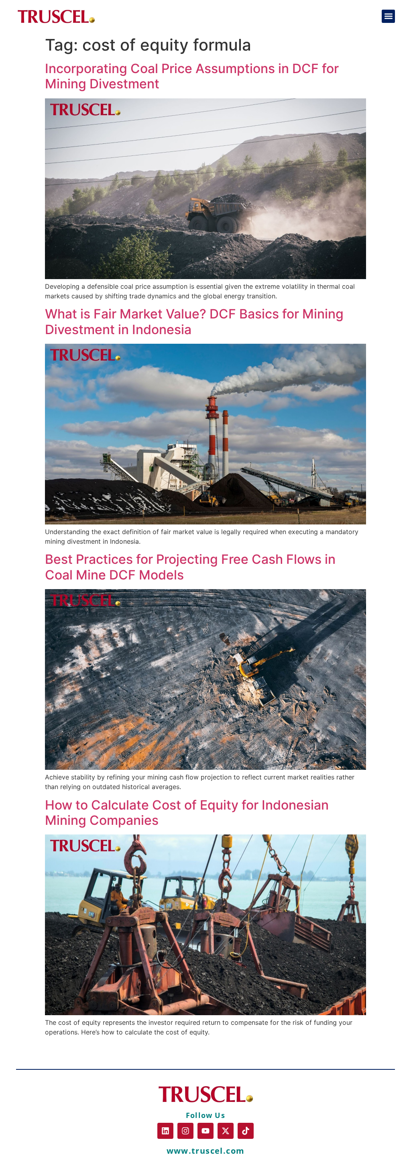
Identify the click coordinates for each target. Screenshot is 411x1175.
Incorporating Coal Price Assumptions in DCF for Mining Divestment (192, 76)
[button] (388, 16)
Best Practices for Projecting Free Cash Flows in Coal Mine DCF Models (190, 566)
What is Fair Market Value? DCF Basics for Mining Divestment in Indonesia (194, 321)
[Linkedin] (165, 1131)
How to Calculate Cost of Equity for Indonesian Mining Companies (187, 812)
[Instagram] (185, 1131)
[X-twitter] (226, 1131)
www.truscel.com (206, 1150)
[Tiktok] (246, 1131)
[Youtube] (205, 1131)
